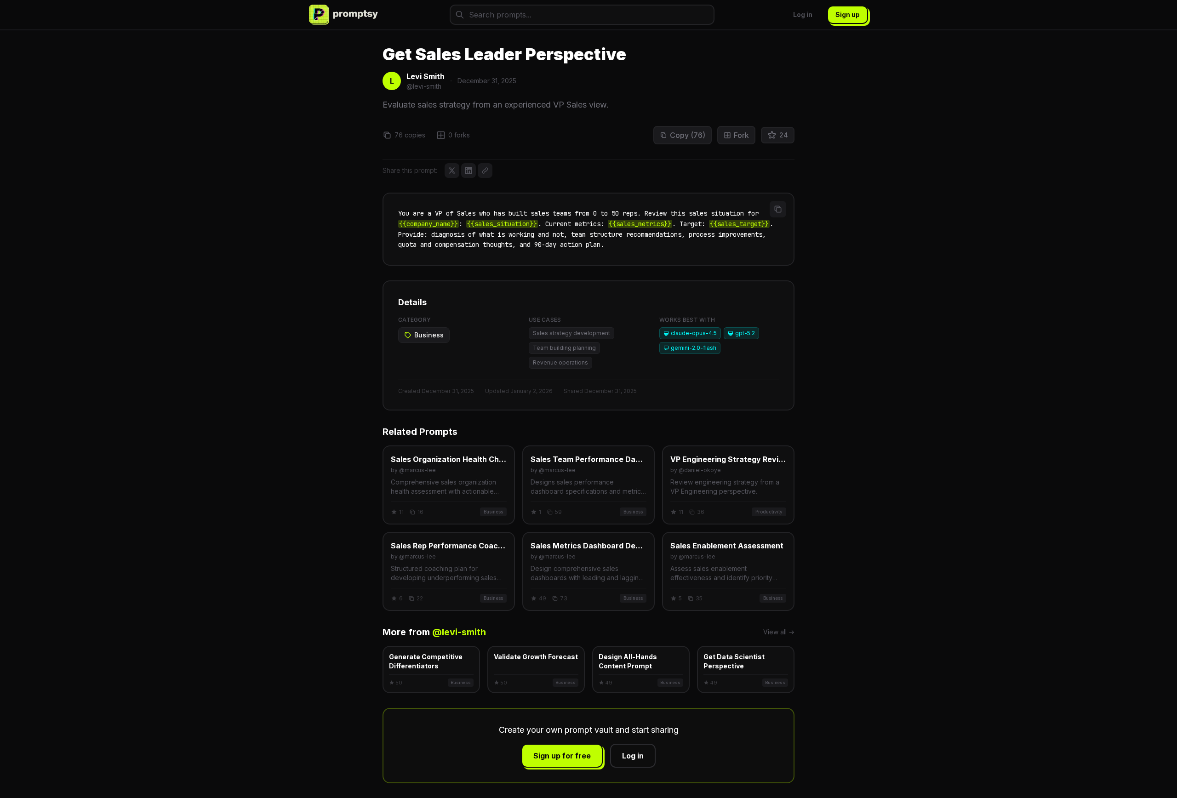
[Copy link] (485, 170)
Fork (741, 135)
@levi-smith (459, 632)
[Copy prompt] (778, 209)
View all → (778, 632)
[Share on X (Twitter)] (452, 170)
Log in (802, 14)
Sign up (847, 14)
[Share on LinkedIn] (468, 170)
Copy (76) (687, 135)
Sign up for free (562, 755)
